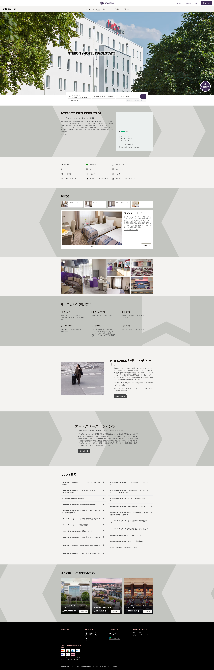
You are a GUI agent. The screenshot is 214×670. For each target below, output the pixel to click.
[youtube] (86, 638)
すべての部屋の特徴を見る (131, 230)
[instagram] (91, 634)
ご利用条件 (114, 666)
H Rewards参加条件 (86, 666)
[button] (84, 276)
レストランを (72, 121)
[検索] (143, 96)
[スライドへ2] (92, 246)
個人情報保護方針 (65, 666)
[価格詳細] (75, 611)
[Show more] (63, 262)
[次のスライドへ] (119, 227)
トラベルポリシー (104, 666)
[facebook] (86, 634)
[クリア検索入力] (89, 96)
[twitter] (95, 634)
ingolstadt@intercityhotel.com (130, 147)
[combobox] (79, 96)
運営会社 (95, 666)
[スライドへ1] (91, 246)
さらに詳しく (84, 451)
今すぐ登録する (120, 396)
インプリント (75, 666)
